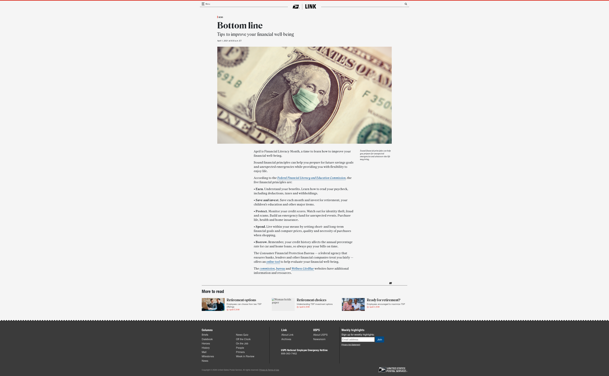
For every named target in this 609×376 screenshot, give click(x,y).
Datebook (207, 339)
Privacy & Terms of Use (269, 369)
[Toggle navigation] (203, 4)
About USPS (320, 334)
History (206, 347)
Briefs (205, 334)
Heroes (206, 343)
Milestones (208, 356)
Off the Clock (243, 339)
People (240, 347)
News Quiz (242, 334)
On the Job (242, 343)
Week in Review (245, 356)
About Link (287, 334)
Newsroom (319, 339)
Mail (204, 352)
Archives (286, 339)
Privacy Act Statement (350, 344)
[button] (404, 4)
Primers (240, 352)
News (221, 17)
